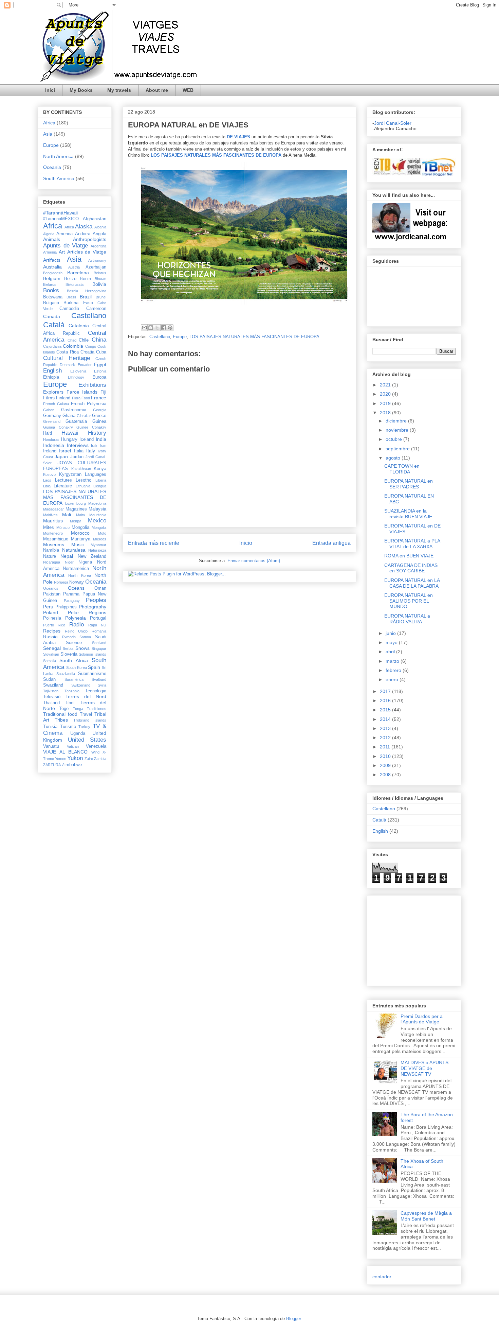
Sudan (49, 679)
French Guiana (56, 404)
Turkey (84, 727)
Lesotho (83, 480)
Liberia (100, 480)
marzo (393, 661)
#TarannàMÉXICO (61, 219)
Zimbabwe (72, 764)
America (64, 233)
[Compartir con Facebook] (163, 327)
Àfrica (69, 227)
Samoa (85, 637)
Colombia (73, 346)
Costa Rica (67, 352)
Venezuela (96, 746)
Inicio (245, 543)
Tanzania (71, 691)
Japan (61, 456)
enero (393, 679)
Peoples (96, 600)
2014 (386, 719)
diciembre (397, 420)
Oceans (76, 588)
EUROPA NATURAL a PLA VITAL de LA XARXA (412, 543)
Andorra (82, 233)
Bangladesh (52, 273)
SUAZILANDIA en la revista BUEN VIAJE (408, 513)
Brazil (86, 296)
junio (391, 633)
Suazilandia (65, 674)
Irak (94, 446)
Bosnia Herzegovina (86, 291)
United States (87, 740)
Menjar (75, 521)
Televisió (51, 696)
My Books (81, 90)
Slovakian (51, 654)
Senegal (52, 648)
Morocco (80, 533)
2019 (386, 403)
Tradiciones (96, 709)
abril (391, 651)
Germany (52, 415)
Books (51, 290)
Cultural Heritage (66, 358)
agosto (394, 458)
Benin (85, 278)
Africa (49, 122)
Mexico (97, 520)
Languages (95, 474)
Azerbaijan (96, 267)
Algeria (48, 234)
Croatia (87, 352)
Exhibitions (92, 385)
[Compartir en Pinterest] (170, 327)
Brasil (71, 297)
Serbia (68, 648)
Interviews (78, 445)
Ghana (68, 415)
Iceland (86, 439)
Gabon (48, 410)
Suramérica (74, 679)
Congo (90, 346)
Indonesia (53, 445)
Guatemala (76, 421)
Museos (99, 539)
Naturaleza (97, 550)
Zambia (100, 759)
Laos (47, 480)
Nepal (66, 556)
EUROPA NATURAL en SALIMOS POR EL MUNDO (408, 600)
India (101, 439)
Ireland (49, 451)
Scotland (99, 643)
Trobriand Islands (89, 720)
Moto (102, 533)
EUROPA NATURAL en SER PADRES (408, 483)
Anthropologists (89, 239)
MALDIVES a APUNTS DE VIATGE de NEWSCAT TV (424, 1068)
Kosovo (49, 474)
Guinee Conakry (91, 427)
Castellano (159, 336)
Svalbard (99, 679)
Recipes (51, 631)
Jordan (77, 456)
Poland (50, 612)
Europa (99, 377)
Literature (63, 486)
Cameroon (96, 308)
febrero (394, 670)
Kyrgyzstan (70, 474)
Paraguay (72, 601)
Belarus (100, 273)
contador (381, 1276)
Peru (48, 606)
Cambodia (69, 308)
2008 (386, 774)
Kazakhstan (81, 469)
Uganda (77, 733)
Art (62, 252)
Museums (53, 544)
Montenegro (53, 533)
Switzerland (80, 685)
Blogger (293, 1318)
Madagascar (53, 509)
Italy (90, 450)
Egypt (100, 364)
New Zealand (92, 556)
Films (49, 397)
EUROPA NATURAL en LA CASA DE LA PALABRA (412, 583)
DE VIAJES (238, 136)
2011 (385, 746)
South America (58, 178)
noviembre (398, 430)
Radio (76, 624)
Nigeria (85, 562)
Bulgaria (51, 302)
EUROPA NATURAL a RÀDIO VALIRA (407, 618)
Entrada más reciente (153, 543)
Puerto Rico (54, 625)
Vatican (73, 746)
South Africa (73, 660)
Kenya (100, 468)
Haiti (47, 433)
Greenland (51, 421)
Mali (66, 514)
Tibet (70, 702)
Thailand (51, 702)
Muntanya (80, 539)
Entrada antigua (331, 543)
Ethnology (76, 377)
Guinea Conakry (58, 427)
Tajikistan (50, 691)
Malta (80, 515)
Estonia (100, 371)
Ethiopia (51, 377)
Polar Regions (87, 612)
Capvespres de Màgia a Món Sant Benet (426, 1216)
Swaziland (53, 685)
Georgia (99, 410)
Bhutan (100, 279)
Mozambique (55, 539)
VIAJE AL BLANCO (65, 752)
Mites (48, 527)
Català (53, 325)
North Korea (79, 575)
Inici (50, 90)
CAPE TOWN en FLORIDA (402, 468)
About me (157, 90)
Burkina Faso (78, 302)
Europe (180, 336)
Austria (74, 267)
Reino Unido (76, 631)
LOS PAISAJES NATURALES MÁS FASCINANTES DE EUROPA (254, 336)
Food (85, 398)
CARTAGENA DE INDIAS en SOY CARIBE (411, 568)
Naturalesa (74, 550)
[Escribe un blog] (150, 327)
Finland (63, 398)
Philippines (66, 607)
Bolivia (99, 284)
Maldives (50, 515)
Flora (76, 398)
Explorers (53, 392)
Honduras (51, 439)
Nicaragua (51, 562)
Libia (47, 486)
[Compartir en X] (157, 327)
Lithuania (83, 486)
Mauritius (53, 520)
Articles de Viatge (87, 252)
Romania (99, 631)
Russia (50, 636)
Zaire (89, 759)
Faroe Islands (82, 392)
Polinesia (52, 618)
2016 (386, 700)
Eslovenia (78, 371)
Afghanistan (94, 219)
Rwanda (69, 637)
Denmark (67, 365)
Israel (65, 450)
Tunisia (50, 726)
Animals (51, 239)
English (52, 370)
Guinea (99, 421)
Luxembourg (75, 503)
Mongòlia (99, 527)
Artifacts (51, 260)
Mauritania (97, 515)
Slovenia (68, 654)
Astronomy (97, 260)
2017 (386, 691)
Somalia (49, 661)
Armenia (50, 252)
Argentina (98, 246)
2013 (386, 728)
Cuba (101, 352)
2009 (386, 765)
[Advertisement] (392, 939)
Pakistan (51, 594)
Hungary (69, 439)
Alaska (83, 226)
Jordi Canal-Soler (392, 123)
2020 (386, 394)
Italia (79, 451)
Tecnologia (95, 691)
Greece (99, 415)
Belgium (51, 278)
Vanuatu (51, 746)
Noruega (61, 582)
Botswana (52, 297)
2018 (386, 412)
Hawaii (69, 433)
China (99, 339)
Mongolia (80, 527)
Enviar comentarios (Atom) (253, 560)
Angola (99, 233)
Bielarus (49, 284)
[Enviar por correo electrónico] (144, 327)
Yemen (60, 759)
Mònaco (63, 527)
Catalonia (79, 325)
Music (77, 544)
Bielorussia (75, 284)
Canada (51, 316)
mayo (392, 642)
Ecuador (85, 365)
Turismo (68, 726)
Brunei (101, 297)
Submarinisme (92, 673)
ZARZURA (52, 765)
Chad (72, 340)
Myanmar (98, 545)
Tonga (78, 709)
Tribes (61, 720)
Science (74, 642)
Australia (52, 267)
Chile (84, 340)
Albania (100, 227)
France (98, 397)
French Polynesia (88, 403)
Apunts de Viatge (65, 245)
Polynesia (75, 618)
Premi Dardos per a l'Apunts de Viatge (422, 1019)
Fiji (103, 392)
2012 (386, 737)
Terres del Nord (86, 696)
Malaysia (97, 509)
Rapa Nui (97, 625)
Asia (47, 134)
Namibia (51, 550)
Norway (76, 582)
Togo (64, 708)
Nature (49, 556)
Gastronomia (73, 410)
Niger (69, 562)
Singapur (99, 648)
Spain (94, 667)
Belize (70, 278)
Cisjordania (52, 346)
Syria (102, 685)
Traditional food (60, 714)
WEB (188, 90)
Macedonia (97, 503)
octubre (394, 439)
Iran (103, 446)
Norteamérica (76, 568)
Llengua (99, 486)
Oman (100, 588)
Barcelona (78, 272)
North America (58, 156)
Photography (92, 606)
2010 (386, 756)
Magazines (76, 509)
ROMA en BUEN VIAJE (408, 555)
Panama (71, 594)
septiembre (398, 448)
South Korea (76, 667)
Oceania (52, 167)
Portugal (98, 618)
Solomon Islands (92, 654)
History (97, 433)
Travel (86, 714)
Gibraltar (84, 416)
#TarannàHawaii (60, 212)
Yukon (75, 758)
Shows (82, 648)
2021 (386, 384)
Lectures (63, 480)
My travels (119, 90)
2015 (386, 709)
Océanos (50, 588)
